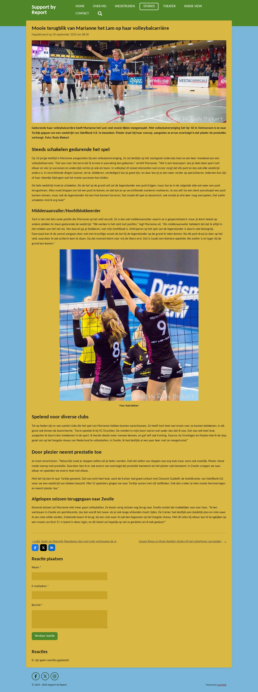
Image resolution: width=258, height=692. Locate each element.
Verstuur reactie (45, 635)
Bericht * (37, 605)
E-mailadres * (40, 586)
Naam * (36, 567)
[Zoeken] (100, 14)
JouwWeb (221, 685)
